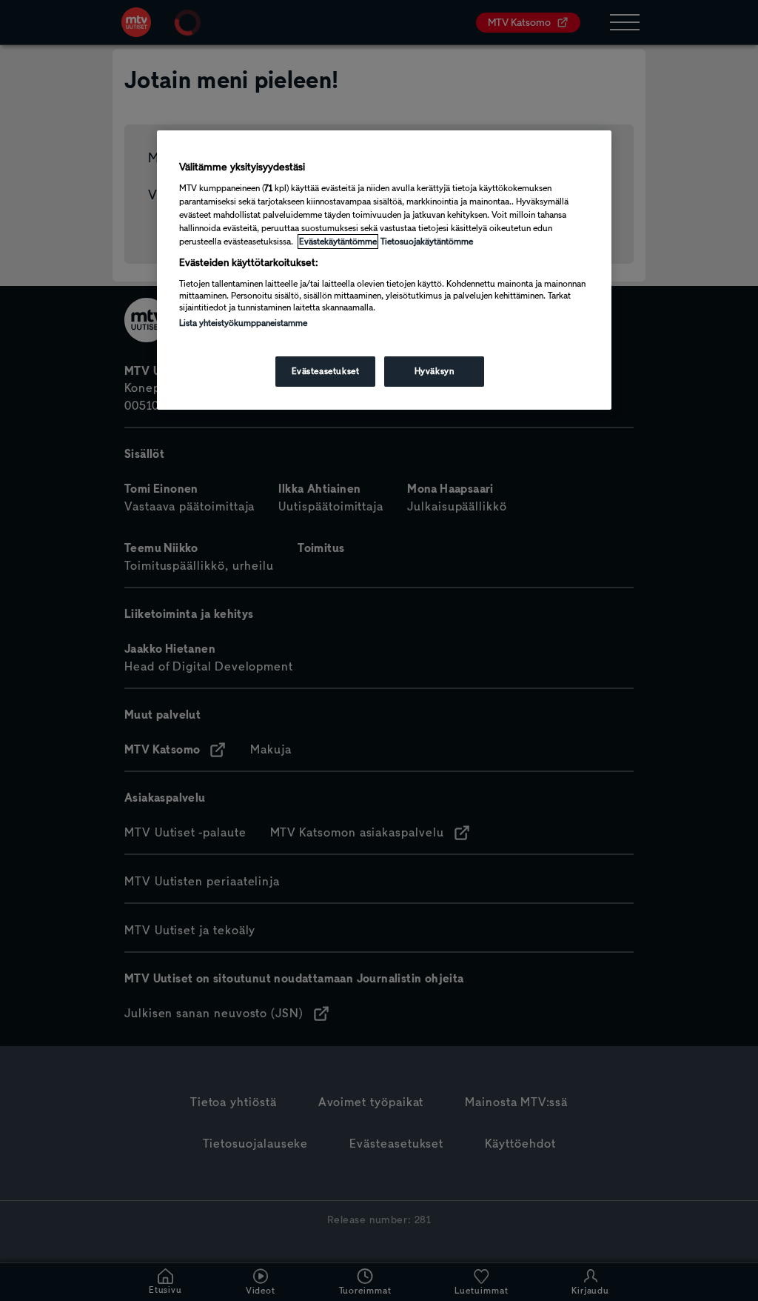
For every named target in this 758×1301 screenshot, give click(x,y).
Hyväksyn (435, 371)
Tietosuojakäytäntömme (426, 241)
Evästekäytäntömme (338, 241)
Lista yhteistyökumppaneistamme (243, 323)
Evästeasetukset (326, 371)
